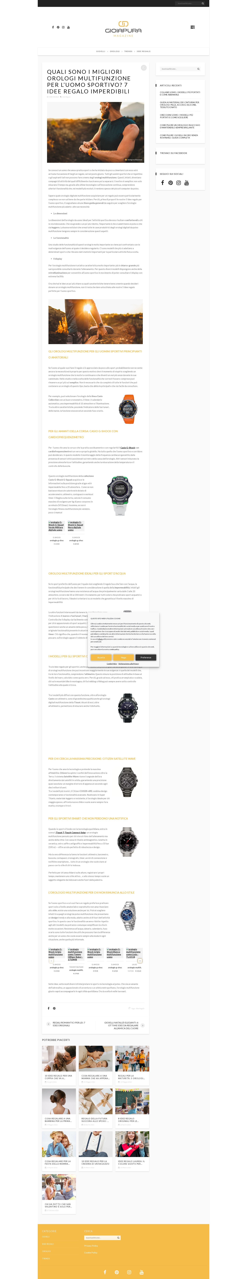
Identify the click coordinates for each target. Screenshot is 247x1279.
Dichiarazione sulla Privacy (128, 664)
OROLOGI (115, 51)
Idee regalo (66, 97)
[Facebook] (53, 27)
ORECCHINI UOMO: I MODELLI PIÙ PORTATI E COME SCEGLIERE (176, 116)
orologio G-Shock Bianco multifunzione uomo (115, 967)
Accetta (101, 657)
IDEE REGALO (144, 51)
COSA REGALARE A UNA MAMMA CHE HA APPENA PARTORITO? (95, 1077)
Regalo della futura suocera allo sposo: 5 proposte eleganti (95, 1120)
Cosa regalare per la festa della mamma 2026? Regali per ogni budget (58, 1162)
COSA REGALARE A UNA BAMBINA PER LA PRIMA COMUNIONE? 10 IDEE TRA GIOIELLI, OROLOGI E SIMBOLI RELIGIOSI (59, 1120)
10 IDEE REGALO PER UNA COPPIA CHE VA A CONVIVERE (58, 1077)
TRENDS (128, 51)
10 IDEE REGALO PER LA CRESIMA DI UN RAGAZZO (95, 1162)
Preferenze (146, 657)
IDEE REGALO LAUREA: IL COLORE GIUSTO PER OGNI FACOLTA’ (131, 1162)
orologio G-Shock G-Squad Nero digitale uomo (76, 540)
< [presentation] (51, 961)
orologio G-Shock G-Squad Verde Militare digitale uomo (57, 540)
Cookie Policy (112, 664)
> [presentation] (140, 961)
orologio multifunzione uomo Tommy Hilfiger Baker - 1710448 (76, 970)
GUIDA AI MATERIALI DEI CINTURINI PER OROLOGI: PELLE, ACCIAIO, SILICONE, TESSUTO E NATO (179, 104)
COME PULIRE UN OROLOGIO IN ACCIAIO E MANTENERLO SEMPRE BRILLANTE (180, 126)
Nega (123, 657)
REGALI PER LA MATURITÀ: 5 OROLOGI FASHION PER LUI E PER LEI (130, 1077)
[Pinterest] (58, 27)
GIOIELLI (100, 51)
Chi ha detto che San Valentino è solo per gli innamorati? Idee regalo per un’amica (58, 1205)
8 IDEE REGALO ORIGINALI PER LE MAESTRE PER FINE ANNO (132, 1120)
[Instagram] (63, 27)
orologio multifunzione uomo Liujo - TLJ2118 (134, 967)
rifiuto (100, 639)
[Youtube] (68, 27)
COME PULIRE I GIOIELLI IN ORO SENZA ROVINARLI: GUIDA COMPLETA (179, 136)
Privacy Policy (91, 1245)
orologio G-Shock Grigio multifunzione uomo (57, 967)
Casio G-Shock (127, 447)
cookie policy (114, 649)
